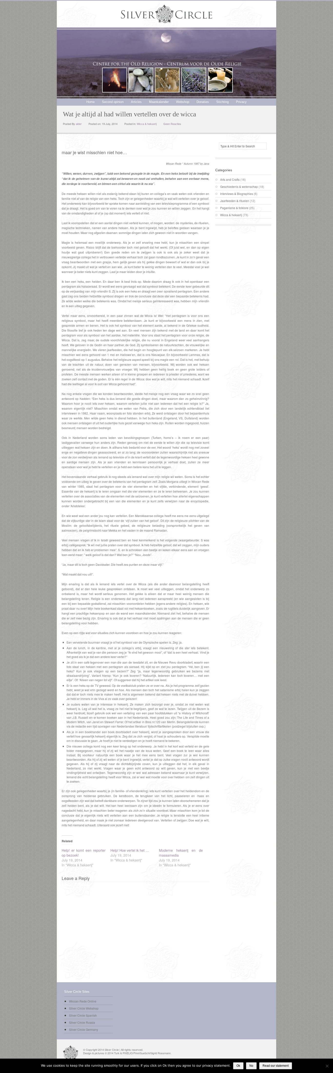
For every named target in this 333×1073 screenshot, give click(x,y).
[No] (326, 1065)
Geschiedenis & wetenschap (239, 186)
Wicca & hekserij (147, 124)
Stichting (222, 102)
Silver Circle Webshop (83, 1008)
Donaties (202, 102)
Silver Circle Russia (82, 1022)
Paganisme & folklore (234, 208)
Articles (136, 102)
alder (79, 124)
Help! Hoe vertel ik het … (129, 850)
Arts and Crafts (230, 179)
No (251, 1065)
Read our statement (276, 1065)
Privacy (241, 102)
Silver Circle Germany (83, 1029)
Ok (238, 1065)
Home (90, 102)
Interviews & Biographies (236, 194)
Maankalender (159, 102)
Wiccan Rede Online (82, 1001)
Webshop (182, 102)
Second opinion (113, 102)
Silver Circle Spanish (83, 1015)
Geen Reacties (172, 124)
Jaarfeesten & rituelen (234, 201)
